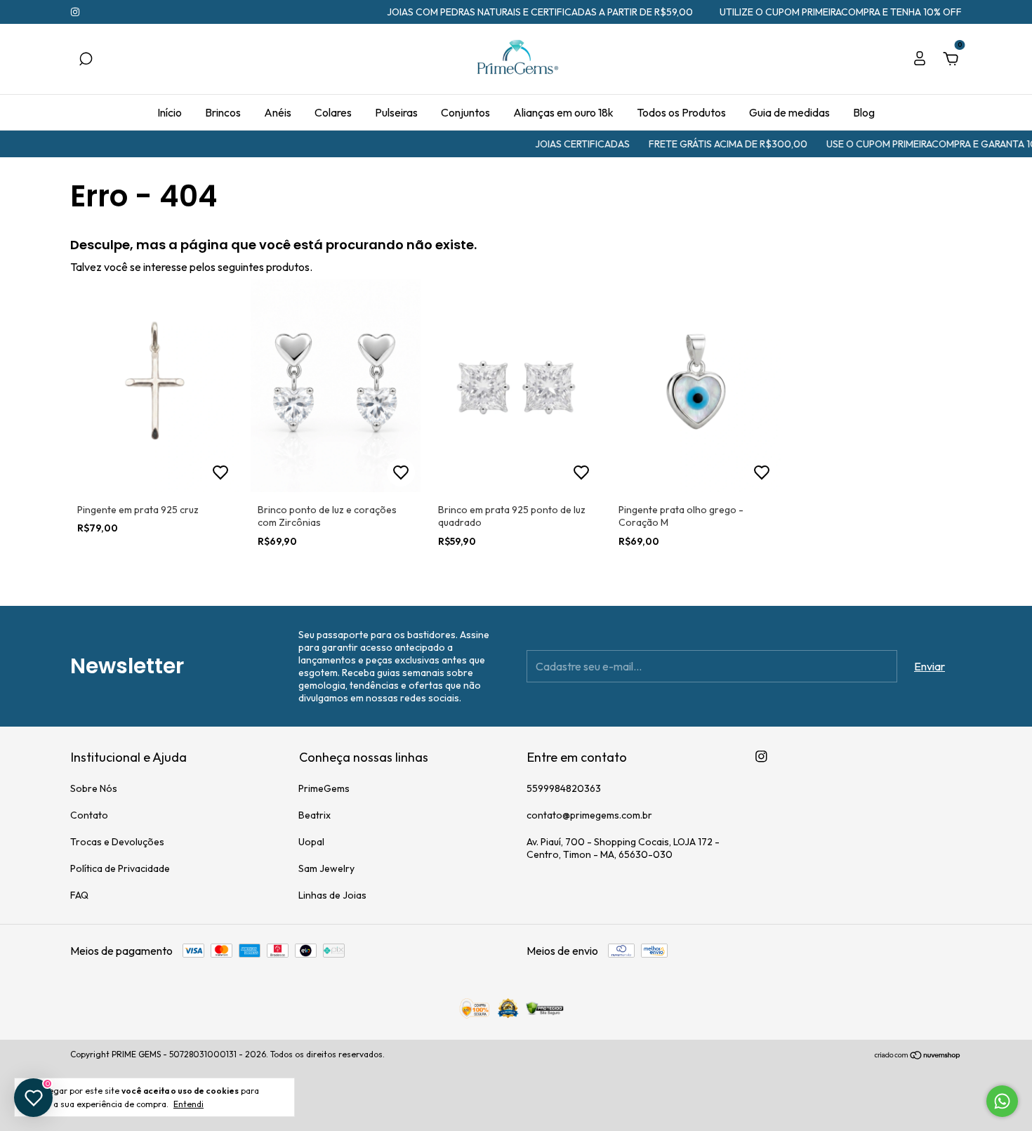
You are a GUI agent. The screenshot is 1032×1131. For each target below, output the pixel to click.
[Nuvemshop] (918, 1056)
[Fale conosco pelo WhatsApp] (1002, 1101)
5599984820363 (564, 788)
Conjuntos (465, 112)
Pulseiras (396, 112)
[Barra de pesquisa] (85, 60)
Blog (864, 112)
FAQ (79, 895)
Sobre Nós (93, 788)
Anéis (277, 112)
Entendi (188, 1104)
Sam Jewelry (326, 868)
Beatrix (314, 815)
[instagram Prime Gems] (75, 12)
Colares (333, 112)
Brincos (223, 112)
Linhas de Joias (332, 895)
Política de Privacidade (120, 868)
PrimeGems (324, 788)
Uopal (311, 841)
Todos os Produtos (681, 112)
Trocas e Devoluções (117, 841)
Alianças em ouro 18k (563, 112)
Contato (89, 815)
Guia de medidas (789, 112)
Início (169, 112)
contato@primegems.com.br (589, 815)
